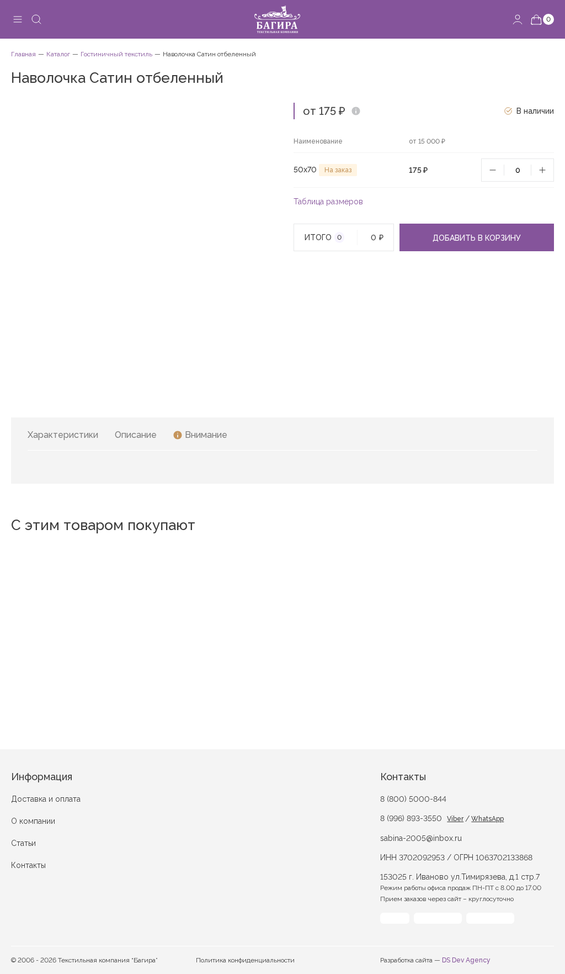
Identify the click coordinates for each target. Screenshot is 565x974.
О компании (33, 821)
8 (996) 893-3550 (411, 818)
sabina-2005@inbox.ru (421, 838)
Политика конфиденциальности (245, 960)
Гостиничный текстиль (116, 54)
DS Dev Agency (466, 960)
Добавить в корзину (477, 238)
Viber (455, 819)
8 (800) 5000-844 (413, 799)
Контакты (28, 865)
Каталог (58, 54)
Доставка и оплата (46, 799)
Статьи (23, 843)
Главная (23, 54)
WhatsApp (487, 819)
